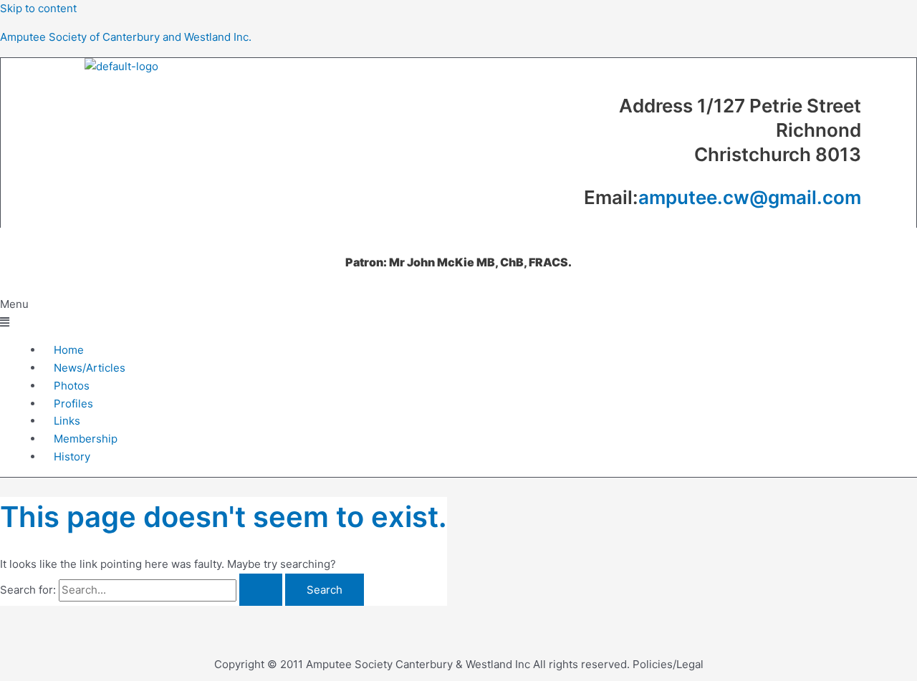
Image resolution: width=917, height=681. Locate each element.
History (72, 456)
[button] (458, 314)
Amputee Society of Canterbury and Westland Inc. (125, 37)
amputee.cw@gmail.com (749, 197)
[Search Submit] (260, 590)
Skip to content (38, 8)
